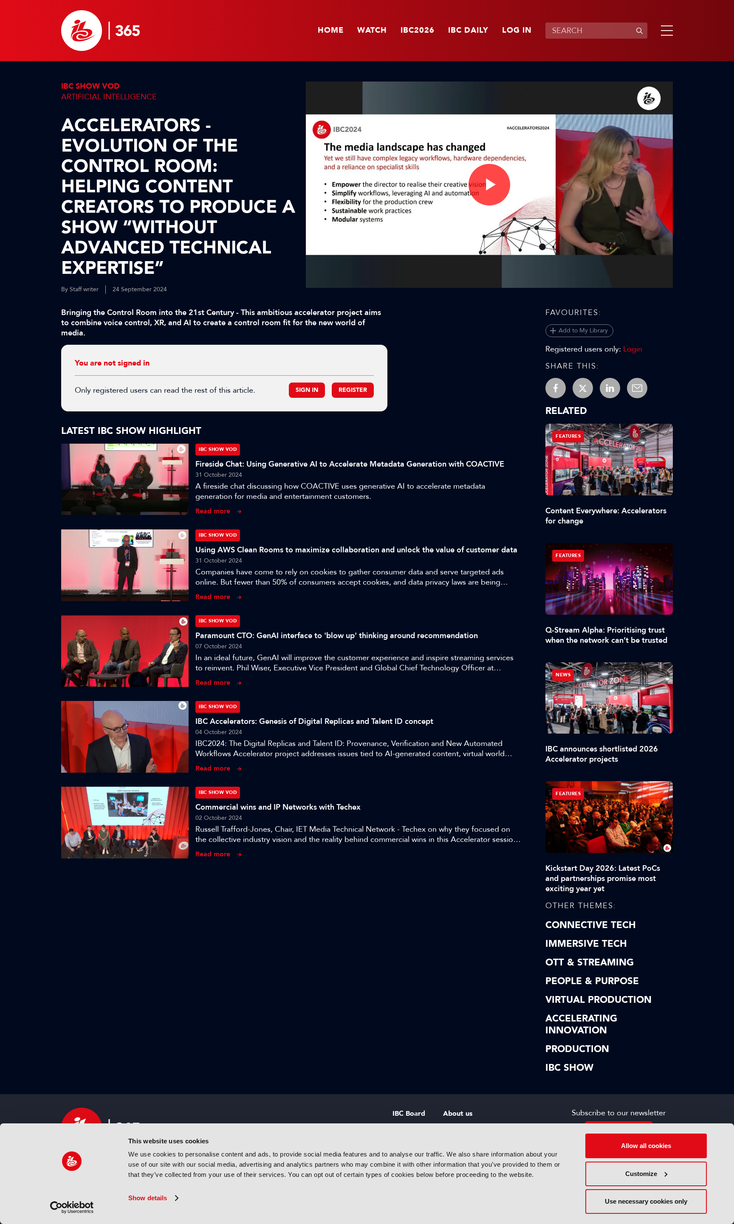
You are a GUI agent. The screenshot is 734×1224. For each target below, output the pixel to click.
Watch (372, 30)
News (563, 675)
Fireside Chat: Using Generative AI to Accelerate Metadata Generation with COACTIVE (349, 464)
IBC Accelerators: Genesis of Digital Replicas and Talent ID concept (314, 721)
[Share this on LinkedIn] (610, 388)
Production (577, 1049)
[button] (665, 30)
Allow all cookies (646, 1145)
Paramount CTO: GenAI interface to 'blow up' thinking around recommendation (336, 635)
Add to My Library (583, 330)
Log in (517, 30)
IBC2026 (418, 30)
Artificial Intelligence (109, 97)
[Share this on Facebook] (555, 388)
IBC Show (569, 1067)
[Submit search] (639, 31)
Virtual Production (598, 999)
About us (457, 1113)
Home (331, 30)
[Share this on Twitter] (583, 388)
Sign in (307, 390)
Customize (641, 1173)
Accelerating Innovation (581, 1024)
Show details (147, 1197)
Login (632, 349)
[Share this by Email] (637, 388)
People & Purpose (592, 981)
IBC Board (408, 1113)
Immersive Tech (586, 943)
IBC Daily (468, 30)
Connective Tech (590, 925)
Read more (212, 510)
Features (568, 436)
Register (353, 390)
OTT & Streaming (589, 962)
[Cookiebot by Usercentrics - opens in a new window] (72, 1207)
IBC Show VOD (90, 86)
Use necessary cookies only (646, 1201)
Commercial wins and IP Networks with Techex (278, 807)
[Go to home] (100, 30)
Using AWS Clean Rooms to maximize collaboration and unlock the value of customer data (356, 550)
